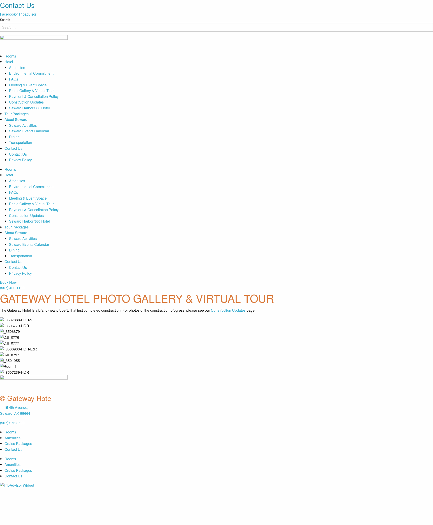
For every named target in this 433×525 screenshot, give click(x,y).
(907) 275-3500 (12, 422)
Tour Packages (17, 113)
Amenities (17, 67)
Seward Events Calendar (29, 131)
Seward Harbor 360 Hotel (29, 108)
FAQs (13, 79)
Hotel (9, 61)
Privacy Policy (20, 159)
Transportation (20, 142)
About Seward (16, 119)
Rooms (10, 56)
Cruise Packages (18, 443)
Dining (14, 136)
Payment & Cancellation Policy (34, 96)
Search (5, 19)
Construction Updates (26, 102)
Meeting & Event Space (28, 85)
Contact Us (13, 148)
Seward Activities (23, 125)
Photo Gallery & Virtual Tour (31, 90)
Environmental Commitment (31, 73)
